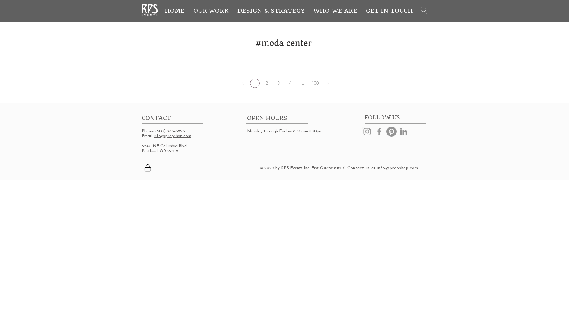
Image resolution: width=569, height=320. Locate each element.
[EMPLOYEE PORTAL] (148, 168)
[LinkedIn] (404, 132)
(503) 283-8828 (170, 131)
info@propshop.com (172, 136)
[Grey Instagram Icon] (367, 132)
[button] (424, 10)
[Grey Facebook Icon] (379, 132)
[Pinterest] (391, 132)
